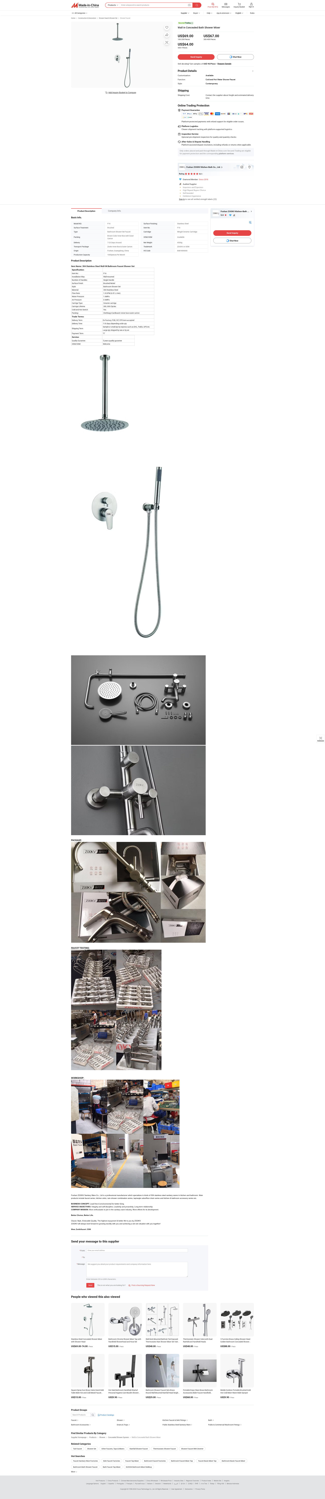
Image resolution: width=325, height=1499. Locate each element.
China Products (113, 1481)
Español (111, 1483)
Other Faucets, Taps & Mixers (112, 1448)
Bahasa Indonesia (233, 1483)
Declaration (189, 1489)
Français (129, 1483)
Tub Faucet (77, 1448)
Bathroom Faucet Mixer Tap (182, 1461)
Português (120, 1483)
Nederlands (167, 1483)
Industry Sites (178, 1481)
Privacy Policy (200, 1489)
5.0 (222, 215)
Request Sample (224, 64)
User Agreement (176, 1489)
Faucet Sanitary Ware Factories (85, 1461)
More (73, 1471)
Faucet (74, 1420)
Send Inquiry (196, 57)
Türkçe (212, 1483)
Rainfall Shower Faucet (139, 1448)
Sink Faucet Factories (111, 1461)
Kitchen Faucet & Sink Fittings (174, 1420)
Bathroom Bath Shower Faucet (85, 1467)
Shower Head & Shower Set (108, 18)
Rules (252, 13)
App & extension (223, 13)
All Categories (80, 13)
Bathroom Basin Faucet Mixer (233, 1461)
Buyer (195, 13)
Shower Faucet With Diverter (192, 1448)
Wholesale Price (166, 1481)
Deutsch (158, 1483)
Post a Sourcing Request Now (141, 1285)
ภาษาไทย (204, 1483)
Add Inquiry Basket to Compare (122, 92)
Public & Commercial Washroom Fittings (224, 1424)
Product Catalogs (107, 1415)
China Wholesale (152, 1481)
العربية (176, 1483)
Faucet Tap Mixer (132, 1461)
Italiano (149, 1483)
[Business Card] (250, 222)
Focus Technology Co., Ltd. (146, 1489)
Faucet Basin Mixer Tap (207, 1461)
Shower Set (91, 1448)
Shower (120, 1420)
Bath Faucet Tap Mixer (111, 1467)
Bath (210, 1420)
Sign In (182, 199)
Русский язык (140, 1483)
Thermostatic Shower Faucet (164, 1448)
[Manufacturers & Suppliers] (85, 5)
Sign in (251, 6)
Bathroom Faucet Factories (155, 1461)
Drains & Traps (122, 1424)
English (103, 1483)
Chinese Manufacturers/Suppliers (132, 1481)
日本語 (190, 1483)
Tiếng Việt (220, 1483)
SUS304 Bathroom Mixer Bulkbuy (139, 1467)
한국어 (183, 1483)
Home (73, 18)
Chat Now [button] (237, 57)
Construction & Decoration (87, 18)
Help (208, 13)
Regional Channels (192, 1481)
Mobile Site (217, 1481)
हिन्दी (196, 1483)
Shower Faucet (125, 18)
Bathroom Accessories (80, 1424)
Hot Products (100, 1481)
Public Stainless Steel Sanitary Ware (176, 1424)
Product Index (206, 1481)
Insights (226, 1481)
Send (90, 1285)
